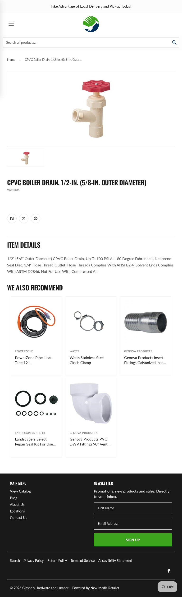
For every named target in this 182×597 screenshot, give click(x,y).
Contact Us (18, 517)
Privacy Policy (34, 561)
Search (15, 561)
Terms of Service (83, 561)
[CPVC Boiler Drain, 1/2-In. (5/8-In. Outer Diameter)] (25, 158)
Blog (13, 498)
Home (11, 60)
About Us (17, 504)
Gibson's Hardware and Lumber (45, 588)
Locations (17, 511)
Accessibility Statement (115, 561)
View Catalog (20, 491)
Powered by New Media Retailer (95, 588)
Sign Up (133, 540)
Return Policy (57, 561)
